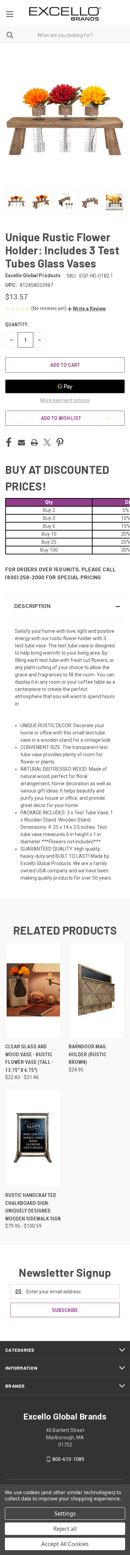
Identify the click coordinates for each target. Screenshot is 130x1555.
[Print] (34, 442)
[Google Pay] (65, 386)
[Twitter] (47, 442)
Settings (65, 1513)
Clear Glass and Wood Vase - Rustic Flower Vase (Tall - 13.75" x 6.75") (29, 1058)
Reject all (65, 1529)
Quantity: (16, 324)
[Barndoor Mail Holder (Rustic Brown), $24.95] (96, 990)
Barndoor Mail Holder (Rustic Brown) (88, 1054)
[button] (87, 308)
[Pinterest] (60, 442)
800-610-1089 (68, 1459)
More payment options (65, 400)
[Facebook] (8, 442)
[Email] (21, 442)
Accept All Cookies (65, 1544)
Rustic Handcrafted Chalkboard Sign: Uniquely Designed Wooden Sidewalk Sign (33, 1207)
